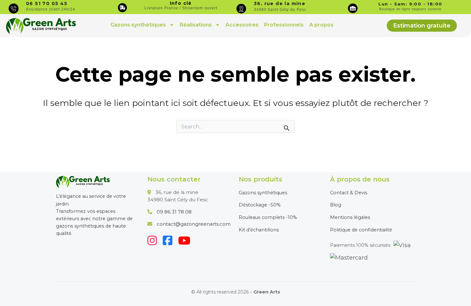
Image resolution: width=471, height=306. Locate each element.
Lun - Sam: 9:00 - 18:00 (410, 3)
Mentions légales (350, 217)
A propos (321, 25)
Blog (335, 205)
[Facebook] (167, 240)
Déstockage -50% (260, 205)
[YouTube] (184, 240)
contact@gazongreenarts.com (194, 224)
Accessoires (242, 25)
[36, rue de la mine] (241, 8)
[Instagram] (152, 240)
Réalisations (196, 25)
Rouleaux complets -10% (268, 217)
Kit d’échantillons (259, 230)
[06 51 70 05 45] (14, 8)
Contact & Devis (348, 193)
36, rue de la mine (279, 3)
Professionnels (284, 25)
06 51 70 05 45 (47, 3)
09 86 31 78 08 (174, 212)
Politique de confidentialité (361, 230)
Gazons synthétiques (138, 25)
